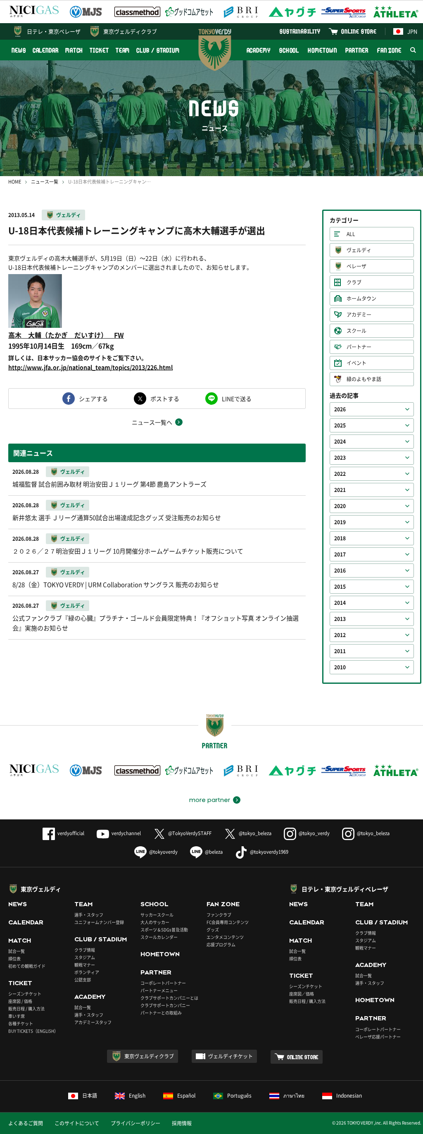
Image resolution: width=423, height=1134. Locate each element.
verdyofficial (70, 833)
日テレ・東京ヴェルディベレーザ (345, 889)
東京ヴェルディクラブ (130, 31)
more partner (209, 800)
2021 (340, 490)
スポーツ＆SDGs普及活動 (164, 929)
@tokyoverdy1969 (269, 851)
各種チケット (20, 1023)
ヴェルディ (68, 215)
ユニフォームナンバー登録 (99, 922)
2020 (340, 506)
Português (239, 1095)
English (137, 1095)
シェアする (93, 398)
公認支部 (82, 979)
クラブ (354, 282)
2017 (340, 554)
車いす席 (16, 1016)
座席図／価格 (301, 994)
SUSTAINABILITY (300, 31)
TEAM (123, 50)
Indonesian (349, 1095)
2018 (340, 538)
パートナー (359, 347)
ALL (351, 234)
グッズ (213, 929)
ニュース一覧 (44, 181)
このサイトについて (77, 1123)
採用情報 (182, 1123)
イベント (356, 363)
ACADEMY (259, 50)
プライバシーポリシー (135, 1123)
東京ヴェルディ (41, 889)
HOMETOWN (322, 50)
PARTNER (356, 50)
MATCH (74, 50)
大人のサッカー (154, 922)
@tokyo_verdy (314, 833)
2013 (340, 619)
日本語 (89, 1095)
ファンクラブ (219, 915)
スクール (356, 330)
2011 (340, 651)
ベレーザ (356, 266)
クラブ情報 (84, 950)
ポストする (164, 398)
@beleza (214, 851)
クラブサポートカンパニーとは (169, 998)
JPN (412, 31)
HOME (14, 181)
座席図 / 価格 (20, 1001)
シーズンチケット (24, 994)
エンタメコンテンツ (225, 937)
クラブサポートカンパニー (165, 1005)
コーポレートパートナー (163, 983)
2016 (340, 570)
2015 (340, 586)
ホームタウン (361, 298)
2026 (340, 409)
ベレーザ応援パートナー (378, 1037)
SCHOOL (289, 50)
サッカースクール (156, 915)
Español (186, 1095)
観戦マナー (84, 965)
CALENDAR (46, 50)
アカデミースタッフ (93, 1022)
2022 (340, 473)
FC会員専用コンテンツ (228, 922)
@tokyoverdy (163, 851)
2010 (340, 667)
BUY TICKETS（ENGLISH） (33, 1031)
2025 (340, 425)
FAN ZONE (389, 50)
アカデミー (359, 314)
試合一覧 (16, 951)
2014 (340, 602)
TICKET (99, 50)
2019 (340, 522)
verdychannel (126, 833)
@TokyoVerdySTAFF (190, 833)
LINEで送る (237, 398)
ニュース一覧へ (152, 422)
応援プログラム (221, 944)
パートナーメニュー (159, 990)
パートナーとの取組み (161, 1013)
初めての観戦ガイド (26, 966)
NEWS (19, 50)
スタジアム (84, 957)
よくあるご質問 (25, 1123)
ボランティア (86, 972)
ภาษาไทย (293, 1095)
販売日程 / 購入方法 (26, 1008)
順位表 (14, 958)
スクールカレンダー (159, 937)
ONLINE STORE (359, 31)
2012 (340, 635)
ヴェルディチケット (230, 1056)
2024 (340, 441)
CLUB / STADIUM (158, 50)
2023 (340, 457)
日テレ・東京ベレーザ (54, 31)
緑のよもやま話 (364, 379)
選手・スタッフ (88, 915)
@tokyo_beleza (255, 833)
